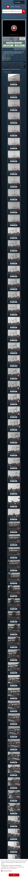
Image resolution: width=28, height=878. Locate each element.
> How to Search (10, 14)
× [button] (26, 860)
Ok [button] (14, 875)
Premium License (6, 39)
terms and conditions (12, 868)
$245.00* (15, 39)
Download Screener (19, 45)
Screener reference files (7, 40)
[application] (14, 28)
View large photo (13, 95)
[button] (14, 28)
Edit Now (21, 69)
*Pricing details (22, 39)
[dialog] (14, 868)
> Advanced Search (19, 14)
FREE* (15, 40)
